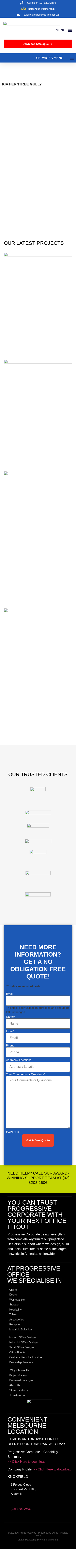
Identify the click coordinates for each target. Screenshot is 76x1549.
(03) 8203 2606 (21, 1508)
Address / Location (18, 1059)
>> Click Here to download (26, 1461)
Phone (10, 1045)
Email (9, 993)
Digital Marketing (26, 1539)
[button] (64, 30)
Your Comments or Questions (25, 1074)
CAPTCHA (12, 1132)
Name (10, 1016)
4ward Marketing (49, 1539)
